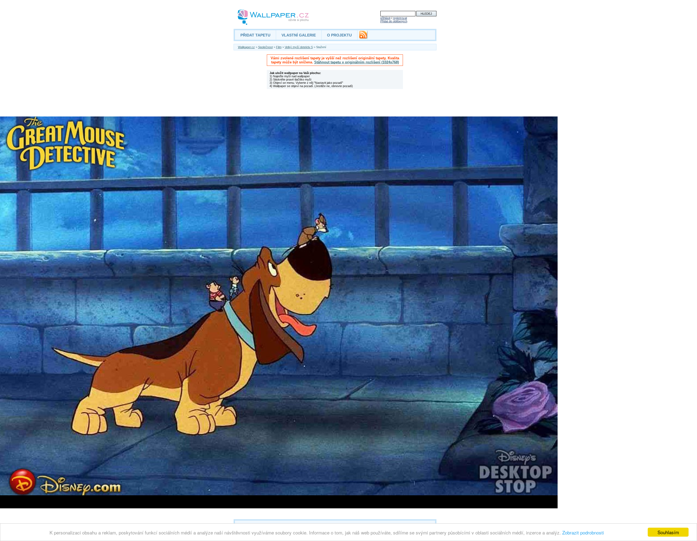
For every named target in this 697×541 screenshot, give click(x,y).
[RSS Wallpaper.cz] (363, 37)
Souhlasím (668, 532)
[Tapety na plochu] (273, 17)
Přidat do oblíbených (393, 21)
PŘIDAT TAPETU (255, 35)
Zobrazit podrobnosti (583, 532)
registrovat (400, 18)
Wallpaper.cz (246, 47)
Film (279, 47)
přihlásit (385, 18)
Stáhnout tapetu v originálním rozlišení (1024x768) (356, 62)
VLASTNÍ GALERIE (299, 35)
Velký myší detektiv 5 (299, 47)
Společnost (265, 47)
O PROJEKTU (339, 35)
